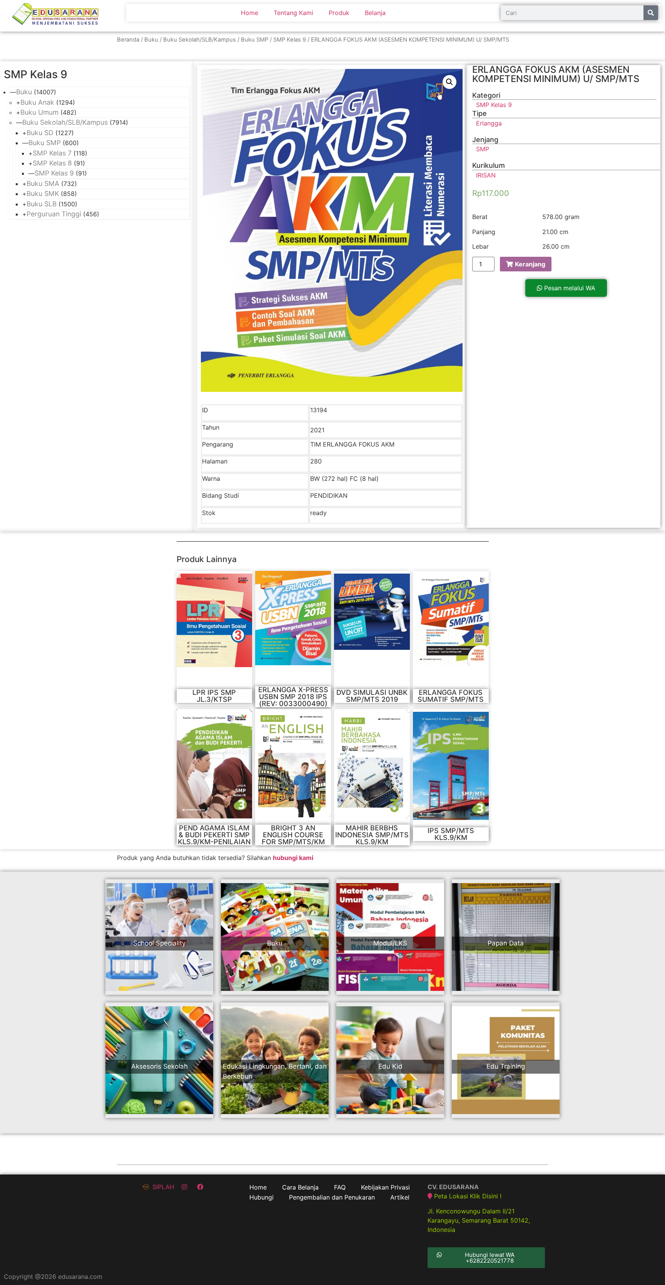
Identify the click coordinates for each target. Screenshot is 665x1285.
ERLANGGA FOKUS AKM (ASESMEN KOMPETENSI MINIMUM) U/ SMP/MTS (555, 74)
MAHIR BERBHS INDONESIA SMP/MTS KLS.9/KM (372, 835)
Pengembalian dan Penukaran (332, 1197)
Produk (339, 13)
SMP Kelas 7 (52, 153)
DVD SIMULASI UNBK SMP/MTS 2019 (372, 695)
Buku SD (40, 133)
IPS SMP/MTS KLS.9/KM (451, 834)
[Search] (650, 12)
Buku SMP (254, 39)
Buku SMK (43, 193)
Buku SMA (43, 183)
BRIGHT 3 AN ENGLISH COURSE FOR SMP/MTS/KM (293, 835)
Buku (151, 39)
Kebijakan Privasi (385, 1187)
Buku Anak (37, 102)
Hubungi (261, 1197)
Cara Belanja (300, 1187)
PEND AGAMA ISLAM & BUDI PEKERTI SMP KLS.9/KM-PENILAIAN (214, 835)
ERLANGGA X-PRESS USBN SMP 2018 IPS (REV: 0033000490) (293, 697)
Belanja (375, 13)
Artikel (399, 1197)
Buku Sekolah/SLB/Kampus (199, 39)
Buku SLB (42, 204)
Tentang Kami (293, 13)
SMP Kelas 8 (52, 163)
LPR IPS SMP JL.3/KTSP (214, 695)
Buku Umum (39, 112)
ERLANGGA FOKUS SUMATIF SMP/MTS (451, 695)
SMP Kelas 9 (289, 39)
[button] (566, 288)
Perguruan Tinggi (54, 214)
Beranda (128, 39)
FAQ (340, 1187)
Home (249, 13)
